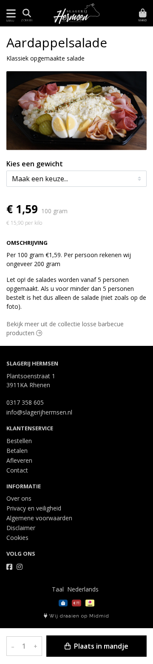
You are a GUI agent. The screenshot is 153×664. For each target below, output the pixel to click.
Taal (58, 589)
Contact (17, 470)
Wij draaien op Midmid (78, 616)
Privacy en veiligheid (33, 508)
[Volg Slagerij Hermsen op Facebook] (9, 566)
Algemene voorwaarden (39, 518)
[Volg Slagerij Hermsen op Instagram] (20, 566)
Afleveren (19, 460)
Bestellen (19, 441)
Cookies (17, 538)
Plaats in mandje (100, 646)
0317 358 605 (25, 402)
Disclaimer (20, 528)
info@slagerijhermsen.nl (39, 412)
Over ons (18, 498)
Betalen (17, 451)
